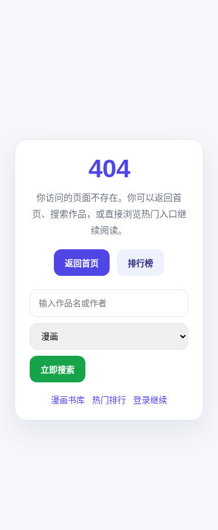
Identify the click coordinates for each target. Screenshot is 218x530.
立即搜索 (57, 370)
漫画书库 (68, 400)
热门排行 (109, 400)
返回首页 (82, 263)
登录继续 (150, 400)
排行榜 (140, 263)
